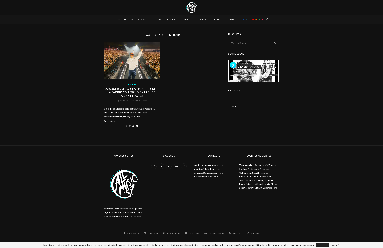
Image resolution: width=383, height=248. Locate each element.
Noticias (128, 19)
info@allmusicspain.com (206, 176)
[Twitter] (246, 19)
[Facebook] (243, 19)
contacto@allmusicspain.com (208, 173)
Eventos (187, 19)
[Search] (267, 19)
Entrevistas (172, 19)
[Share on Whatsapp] (133, 126)
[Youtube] (253, 19)
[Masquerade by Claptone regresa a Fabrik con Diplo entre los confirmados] (132, 60)
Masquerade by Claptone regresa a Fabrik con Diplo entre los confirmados (131, 92)
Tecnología (217, 19)
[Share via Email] (137, 126)
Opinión (202, 19)
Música (141, 19)
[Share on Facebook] (126, 126)
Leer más (108, 121)
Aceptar (322, 245)
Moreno (124, 100)
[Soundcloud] (256, 19)
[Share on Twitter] (130, 126)
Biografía (156, 19)
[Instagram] (249, 19)
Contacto (233, 19)
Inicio (117, 19)
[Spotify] (259, 19)
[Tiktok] (263, 19)
